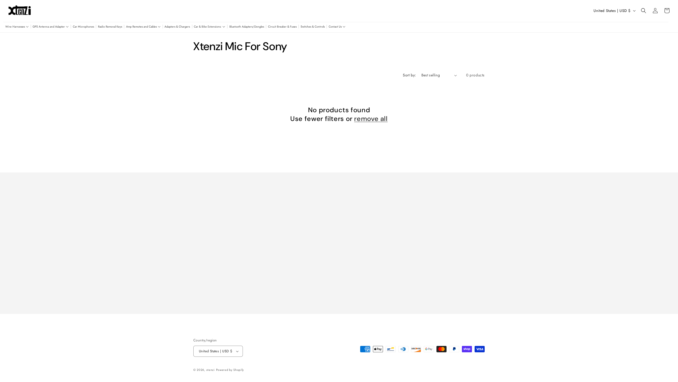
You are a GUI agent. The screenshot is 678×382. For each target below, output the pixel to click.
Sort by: (409, 75)
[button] (17, 27)
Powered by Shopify (230, 370)
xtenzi (210, 370)
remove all (370, 119)
